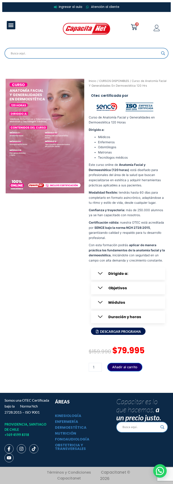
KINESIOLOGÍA (68, 415)
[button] (11, 25)
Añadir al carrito (124, 367)
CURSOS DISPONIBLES (114, 81)
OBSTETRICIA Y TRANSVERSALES (70, 446)
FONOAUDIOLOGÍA (72, 439)
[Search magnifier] (163, 53)
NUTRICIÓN (65, 433)
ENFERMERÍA (66, 421)
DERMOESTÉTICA (70, 427)
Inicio (92, 81)
